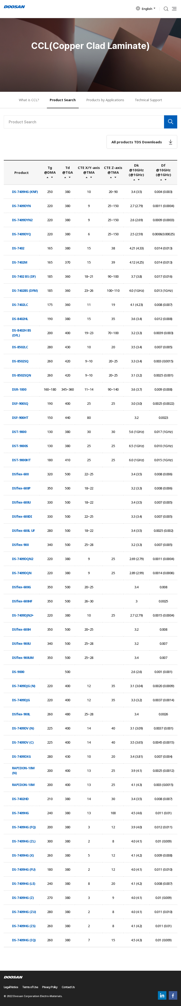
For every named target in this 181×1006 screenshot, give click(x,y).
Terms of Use (30, 987)
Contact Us (68, 987)
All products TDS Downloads (136, 142)
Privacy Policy (50, 987)
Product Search (63, 100)
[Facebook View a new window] (173, 998)
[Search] (170, 121)
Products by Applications (105, 100)
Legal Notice (11, 987)
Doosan (14, 7)
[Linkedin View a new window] (162, 998)
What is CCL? (29, 100)
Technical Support (148, 100)
